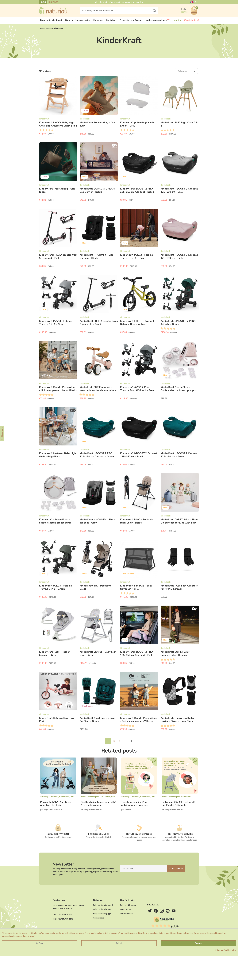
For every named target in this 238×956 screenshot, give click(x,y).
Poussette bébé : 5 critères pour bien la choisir (55, 804)
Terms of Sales (126, 913)
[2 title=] (43, 130)
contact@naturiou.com (63, 919)
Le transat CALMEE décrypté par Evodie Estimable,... (178, 804)
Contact (53, 2)
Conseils (74, 797)
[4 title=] (49, 130)
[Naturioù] (53, 10)
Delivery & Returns (128, 905)
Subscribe (174, 868)
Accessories (98, 918)
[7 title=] (170, 329)
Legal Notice (125, 909)
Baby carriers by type (102, 913)
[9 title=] (173, 329)
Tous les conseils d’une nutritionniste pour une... (135, 804)
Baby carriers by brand (103, 905)
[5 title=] (52, 130)
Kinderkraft (64, 797)
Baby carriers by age (102, 909)
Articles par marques (49, 797)
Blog (43, 2)
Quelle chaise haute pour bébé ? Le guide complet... (98, 804)
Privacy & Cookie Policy (225, 950)
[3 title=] (46, 130)
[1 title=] (40, 130)
